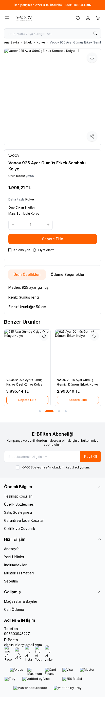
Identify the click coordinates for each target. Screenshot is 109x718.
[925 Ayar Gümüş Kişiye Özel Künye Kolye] (27, 353)
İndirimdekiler (15, 565)
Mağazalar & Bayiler (20, 601)
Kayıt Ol (90, 456)
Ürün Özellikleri (27, 274)
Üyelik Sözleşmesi (19, 504)
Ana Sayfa (11, 42)
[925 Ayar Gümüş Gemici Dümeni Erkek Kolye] (78, 353)
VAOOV (12, 380)
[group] (52, 97)
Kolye (41, 42)
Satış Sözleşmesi (18, 512)
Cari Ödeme (14, 609)
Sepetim (11, 581)
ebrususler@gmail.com (23, 645)
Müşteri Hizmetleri (19, 573)
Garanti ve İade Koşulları (24, 520)
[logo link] (38, 18)
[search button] (95, 33)
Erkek (28, 42)
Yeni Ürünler (14, 557)
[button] (40, 411)
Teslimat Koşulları (18, 496)
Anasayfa (12, 549)
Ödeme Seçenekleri (68, 274)
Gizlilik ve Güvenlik (19, 528)
